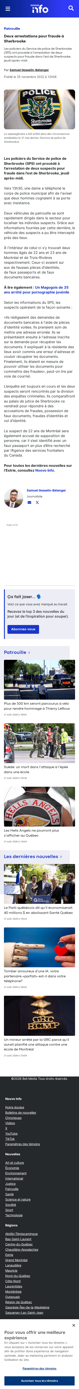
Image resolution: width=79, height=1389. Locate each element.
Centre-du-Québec (19, 1244)
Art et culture (14, 1162)
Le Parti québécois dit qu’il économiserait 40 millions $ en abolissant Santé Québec (38, 910)
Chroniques (13, 1118)
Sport (9, 1210)
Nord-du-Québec (17, 1276)
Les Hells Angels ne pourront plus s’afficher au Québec (31, 833)
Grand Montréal (16, 1260)
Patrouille (12, 28)
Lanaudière (13, 1265)
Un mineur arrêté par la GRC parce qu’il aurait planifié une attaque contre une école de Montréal (36, 1044)
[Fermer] (74, 1325)
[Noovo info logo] (39, 9)
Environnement (16, 1173)
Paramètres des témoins (22, 1144)
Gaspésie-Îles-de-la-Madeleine (27, 1307)
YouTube (11, 1133)
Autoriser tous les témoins (39, 1380)
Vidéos (10, 1123)
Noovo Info (44, 470)
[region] (39, 1354)
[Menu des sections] (8, 8)
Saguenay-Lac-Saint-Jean (24, 1312)
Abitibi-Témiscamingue (21, 1234)
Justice (10, 1183)
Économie (12, 1168)
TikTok (10, 1139)
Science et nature (18, 1199)
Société (10, 1204)
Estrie (9, 1255)
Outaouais (12, 1297)
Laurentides (13, 1286)
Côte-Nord (13, 1281)
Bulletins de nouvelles (20, 1112)
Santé (9, 1194)
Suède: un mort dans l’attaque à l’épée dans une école (36, 770)
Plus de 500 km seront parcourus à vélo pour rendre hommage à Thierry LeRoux (37, 706)
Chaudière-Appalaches (21, 1249)
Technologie (14, 1215)
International (14, 1178)
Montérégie (13, 1291)
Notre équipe (14, 1107)
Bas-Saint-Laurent (18, 1239)
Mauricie (11, 1270)
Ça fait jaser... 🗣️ (24, 597)
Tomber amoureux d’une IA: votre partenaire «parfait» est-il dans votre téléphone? (35, 976)
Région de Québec (18, 1302)
